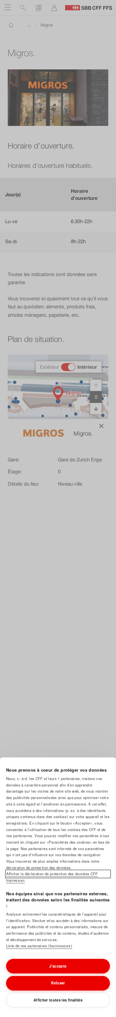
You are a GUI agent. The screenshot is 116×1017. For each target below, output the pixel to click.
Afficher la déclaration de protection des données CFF (52, 873)
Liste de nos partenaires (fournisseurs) (39, 945)
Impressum (15, 880)
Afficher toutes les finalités (58, 999)
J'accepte (57, 966)
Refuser (58, 982)
